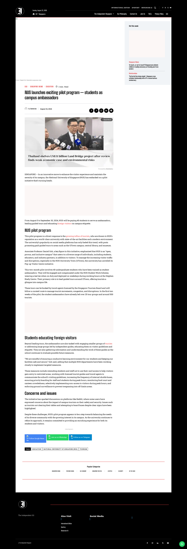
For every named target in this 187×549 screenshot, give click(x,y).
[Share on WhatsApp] (182, 544)
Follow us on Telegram (81, 437)
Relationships (133, 73)
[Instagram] (165, 7)
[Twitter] (168, 7)
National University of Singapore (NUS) (60, 449)
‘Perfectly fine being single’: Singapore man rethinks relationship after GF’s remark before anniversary (143, 78)
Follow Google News (36, 438)
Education (50, 86)
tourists (108, 343)
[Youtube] (170, 7)
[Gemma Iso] (26, 108)
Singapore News (36, 86)
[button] (155, 7)
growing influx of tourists (77, 236)
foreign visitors (64, 223)
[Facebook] (162, 7)
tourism (83, 449)
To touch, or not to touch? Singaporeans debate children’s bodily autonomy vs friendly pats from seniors (143, 67)
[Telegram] (111, 110)
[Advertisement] (69, 200)
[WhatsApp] (101, 110)
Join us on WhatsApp (59, 437)
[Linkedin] (106, 110)
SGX (26, 86)
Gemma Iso (33, 109)
